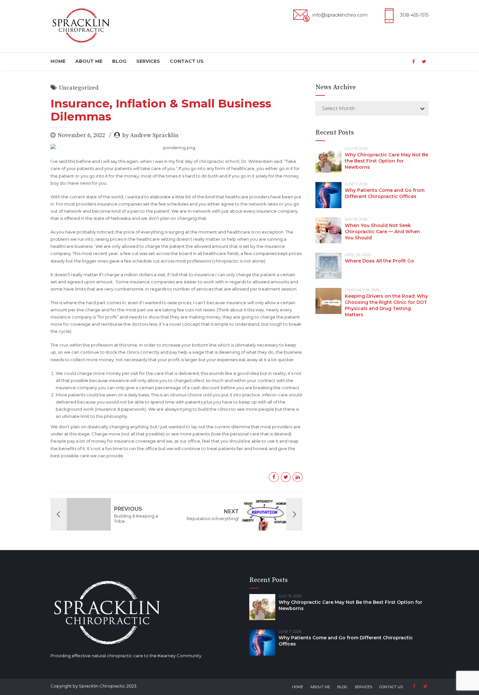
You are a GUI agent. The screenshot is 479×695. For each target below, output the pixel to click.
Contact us (187, 61)
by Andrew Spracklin (150, 135)
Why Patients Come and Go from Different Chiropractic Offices (385, 193)
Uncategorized (78, 88)
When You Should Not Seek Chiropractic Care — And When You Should (382, 231)
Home (58, 61)
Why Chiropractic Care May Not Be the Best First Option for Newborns (386, 161)
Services (148, 61)
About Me (88, 61)
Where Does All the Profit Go (379, 261)
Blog (119, 61)
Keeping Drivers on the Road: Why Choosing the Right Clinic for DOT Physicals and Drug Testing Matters (386, 305)
